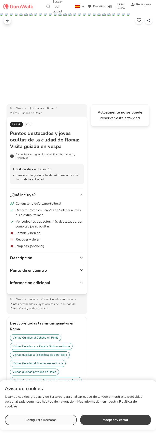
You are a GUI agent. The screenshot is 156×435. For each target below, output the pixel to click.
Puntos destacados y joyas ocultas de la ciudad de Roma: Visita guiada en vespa (43, 306)
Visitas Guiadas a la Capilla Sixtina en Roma (41, 346)
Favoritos (99, 6)
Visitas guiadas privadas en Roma (34, 372)
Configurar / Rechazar (41, 420)
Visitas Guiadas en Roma (26, 113)
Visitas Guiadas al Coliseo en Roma (35, 338)
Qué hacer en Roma (41, 108)
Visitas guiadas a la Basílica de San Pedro (40, 355)
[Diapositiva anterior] (9, 62)
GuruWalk (16, 108)
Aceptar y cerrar (115, 420)
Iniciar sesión (121, 6)
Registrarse (143, 4)
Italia (32, 299)
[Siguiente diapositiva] (146, 62)
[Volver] (7, 20)
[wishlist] (139, 20)
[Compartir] (149, 20)
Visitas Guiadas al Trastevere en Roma (38, 363)
